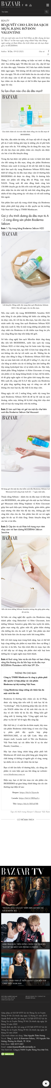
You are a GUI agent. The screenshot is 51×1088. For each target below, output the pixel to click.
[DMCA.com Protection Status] (7, 1053)
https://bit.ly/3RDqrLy (29, 798)
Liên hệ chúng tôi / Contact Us (35, 996)
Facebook (22, 5)
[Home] (45, 1083)
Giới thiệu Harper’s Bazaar (9, 996)
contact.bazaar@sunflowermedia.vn (21, 1046)
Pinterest (48, 54)
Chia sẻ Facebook (48, 51)
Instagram (26, 5)
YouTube (30, 5)
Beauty (5, 20)
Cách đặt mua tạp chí (8, 998)
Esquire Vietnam (30, 998)
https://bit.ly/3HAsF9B (27, 803)
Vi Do (10, 51)
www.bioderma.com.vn (14, 774)
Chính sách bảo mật (7, 1000)
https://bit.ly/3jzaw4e (29, 792)
